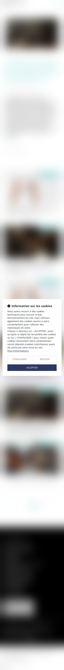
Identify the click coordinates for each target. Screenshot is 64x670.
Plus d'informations (18, 350)
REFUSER (45, 359)
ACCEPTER (32, 367)
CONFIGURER (19, 359)
